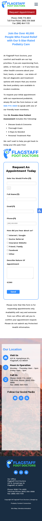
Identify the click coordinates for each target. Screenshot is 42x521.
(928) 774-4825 (24, 18)
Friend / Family (16, 246)
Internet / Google (17, 235)
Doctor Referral (16, 239)
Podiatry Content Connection (21, 503)
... (9, 188)
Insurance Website (17, 243)
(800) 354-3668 (28, 20)
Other (11, 254)
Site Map (14, 508)
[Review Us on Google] (26, 398)
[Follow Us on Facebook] (15, 398)
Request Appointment (22, 12)
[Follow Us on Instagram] (21, 472)
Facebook (13, 250)
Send (13, 291)
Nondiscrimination (24, 508)
